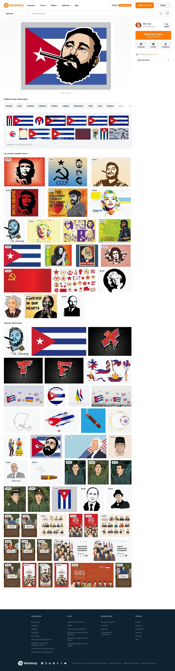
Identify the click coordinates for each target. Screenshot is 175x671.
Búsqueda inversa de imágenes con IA (39, 644)
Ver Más (119, 134)
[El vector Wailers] (115, 256)
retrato (110, 106)
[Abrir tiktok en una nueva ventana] (58, 663)
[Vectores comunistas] (67, 171)
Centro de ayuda (107, 622)
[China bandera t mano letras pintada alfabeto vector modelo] (23, 370)
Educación (35, 636)
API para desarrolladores (41, 639)
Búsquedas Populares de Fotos (77, 639)
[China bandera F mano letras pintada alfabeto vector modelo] (64, 370)
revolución (78, 106)
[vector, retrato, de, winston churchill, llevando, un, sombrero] (118, 499)
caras (19, 106)
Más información (144, 60)
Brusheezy (35, 622)
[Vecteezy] (14, 5)
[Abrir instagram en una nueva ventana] (46, 663)
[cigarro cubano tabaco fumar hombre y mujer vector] (15, 446)
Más (76, 5)
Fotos (42, 5)
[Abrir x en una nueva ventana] (61, 663)
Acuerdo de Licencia (75, 622)
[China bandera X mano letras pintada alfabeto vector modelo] (109, 341)
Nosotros (104, 629)
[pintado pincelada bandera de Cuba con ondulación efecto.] (61, 420)
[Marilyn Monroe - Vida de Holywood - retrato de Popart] (44, 231)
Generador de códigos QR (41, 652)
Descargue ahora (153, 35)
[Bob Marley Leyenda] (114, 231)
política (54, 106)
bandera (42, 106)
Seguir (167, 26)
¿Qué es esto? (152, 54)
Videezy (34, 629)
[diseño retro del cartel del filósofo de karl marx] (87, 256)
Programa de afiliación (76, 629)
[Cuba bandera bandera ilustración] (64, 499)
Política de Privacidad (130, 663)
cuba (100, 106)
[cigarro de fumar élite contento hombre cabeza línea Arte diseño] (22, 420)
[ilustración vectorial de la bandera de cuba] (22, 256)
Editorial (65, 5)
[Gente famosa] (79, 231)
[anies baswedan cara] (119, 446)
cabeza (66, 106)
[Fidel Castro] (46, 446)
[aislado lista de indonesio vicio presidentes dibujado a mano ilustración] (115, 525)
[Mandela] (41, 306)
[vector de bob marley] (58, 256)
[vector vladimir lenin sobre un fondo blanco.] (71, 306)
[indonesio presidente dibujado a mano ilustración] (11, 525)
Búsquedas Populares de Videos (77, 644)
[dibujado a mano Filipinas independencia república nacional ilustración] (108, 370)
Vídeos (53, 5)
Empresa (34, 632)
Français (138, 636)
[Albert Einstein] (13, 306)
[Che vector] (24, 171)
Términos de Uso (115, 663)
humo (121, 106)
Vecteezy (34, 625)
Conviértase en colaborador (107, 633)
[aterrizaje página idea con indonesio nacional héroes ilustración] (73, 550)
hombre (30, 106)
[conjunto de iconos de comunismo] (74, 280)
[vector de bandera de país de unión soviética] (27, 280)
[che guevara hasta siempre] (24, 202)
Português (139, 629)
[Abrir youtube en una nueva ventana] (65, 663)
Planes (114, 5)
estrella (9, 106)
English (138, 622)
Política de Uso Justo (147, 663)
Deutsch (138, 632)
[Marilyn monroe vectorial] (114, 280)
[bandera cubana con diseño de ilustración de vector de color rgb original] (59, 341)
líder (90, 106)
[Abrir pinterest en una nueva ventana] (54, 663)
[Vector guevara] (110, 171)
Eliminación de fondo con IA (42, 648)
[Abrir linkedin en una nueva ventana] (50, 663)
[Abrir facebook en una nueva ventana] (42, 663)
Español (138, 625)
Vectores (31, 5)
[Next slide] (128, 106)
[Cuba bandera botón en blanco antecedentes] (56, 396)
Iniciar (163, 5)
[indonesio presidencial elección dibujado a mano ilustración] (45, 575)
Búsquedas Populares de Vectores (77, 633)
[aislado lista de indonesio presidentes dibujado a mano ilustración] (53, 525)
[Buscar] (160, 13)
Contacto (104, 625)
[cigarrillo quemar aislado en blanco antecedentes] (46, 472)
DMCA (69, 625)
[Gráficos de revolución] (67, 202)
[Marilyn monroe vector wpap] (110, 202)
